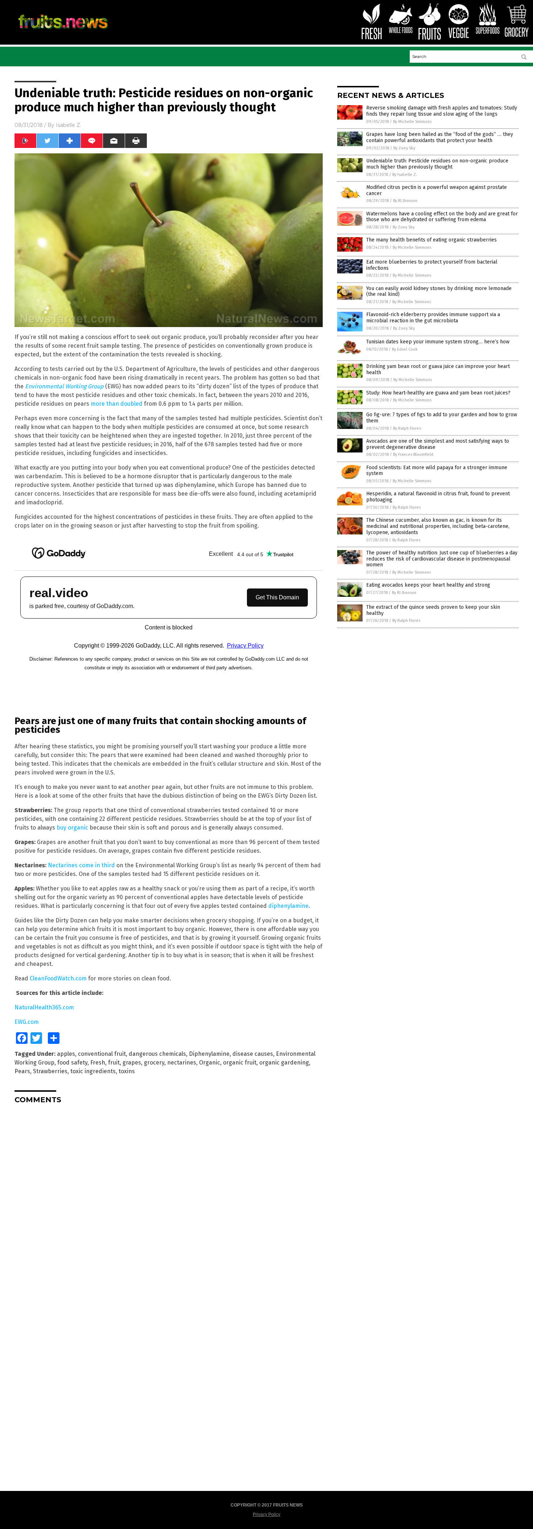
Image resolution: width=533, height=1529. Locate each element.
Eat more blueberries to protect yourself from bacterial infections (431, 265)
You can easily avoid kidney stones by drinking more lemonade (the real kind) (439, 291)
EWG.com (27, 1021)
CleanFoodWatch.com (58, 978)
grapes (132, 1062)
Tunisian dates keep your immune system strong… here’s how (437, 342)
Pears (22, 1071)
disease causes (252, 1053)
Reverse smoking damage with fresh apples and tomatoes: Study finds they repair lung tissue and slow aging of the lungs (441, 111)
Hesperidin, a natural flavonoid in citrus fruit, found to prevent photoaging (438, 497)
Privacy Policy (266, 1514)
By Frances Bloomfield (413, 454)
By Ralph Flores (407, 428)
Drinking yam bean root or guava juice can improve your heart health (438, 369)
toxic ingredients (93, 1071)
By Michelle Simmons (412, 121)
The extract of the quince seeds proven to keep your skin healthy (433, 610)
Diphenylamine (209, 1053)
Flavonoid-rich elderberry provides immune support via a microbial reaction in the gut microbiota (433, 317)
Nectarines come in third (81, 865)
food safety (72, 1062)
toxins (127, 1071)
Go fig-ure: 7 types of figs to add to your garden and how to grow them (441, 418)
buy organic (72, 827)
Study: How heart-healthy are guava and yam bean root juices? (438, 393)
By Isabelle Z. (404, 174)
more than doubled (116, 403)
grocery (154, 1062)
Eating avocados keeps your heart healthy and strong (428, 585)
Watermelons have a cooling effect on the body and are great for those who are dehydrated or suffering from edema (442, 217)
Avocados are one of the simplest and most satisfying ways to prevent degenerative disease (437, 444)
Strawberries (50, 1071)
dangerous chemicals (157, 1053)
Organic (209, 1062)
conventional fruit (102, 1053)
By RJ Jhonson (405, 200)
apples (66, 1053)
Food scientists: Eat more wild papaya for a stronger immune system (436, 470)
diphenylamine (288, 905)
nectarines (181, 1062)
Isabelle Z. (68, 125)
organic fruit (239, 1062)
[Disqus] (169, 1200)
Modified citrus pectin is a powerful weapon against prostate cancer (436, 190)
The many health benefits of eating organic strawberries (431, 240)
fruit (114, 1062)
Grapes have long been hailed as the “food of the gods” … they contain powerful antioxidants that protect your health (439, 137)
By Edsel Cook (405, 349)
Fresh (97, 1062)
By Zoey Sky (404, 148)
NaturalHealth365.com (44, 1007)
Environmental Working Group (64, 386)
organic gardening (284, 1062)
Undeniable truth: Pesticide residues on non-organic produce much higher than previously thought (437, 164)
